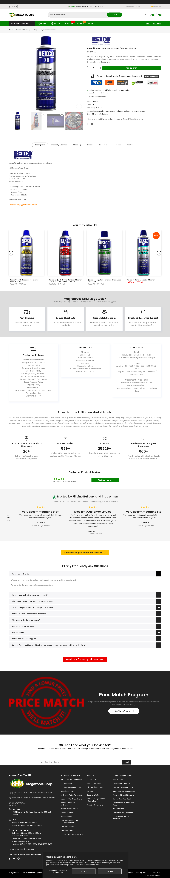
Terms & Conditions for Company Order (33, 390)
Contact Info (155, 873)
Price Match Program (122, 711)
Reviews (85, 363)
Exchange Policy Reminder (33, 373)
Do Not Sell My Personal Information (85, 368)
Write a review (105, 480)
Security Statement (85, 371)
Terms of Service (33, 393)
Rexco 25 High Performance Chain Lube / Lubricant (104, 281)
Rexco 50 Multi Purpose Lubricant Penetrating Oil (24, 281)
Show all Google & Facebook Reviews (83, 552)
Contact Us (85, 355)
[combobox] (77, 15)
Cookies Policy (33, 365)
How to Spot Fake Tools (122, 799)
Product (43, 23)
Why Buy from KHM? (85, 360)
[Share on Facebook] (88, 124)
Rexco (95, 101)
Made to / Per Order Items (33, 376)
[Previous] (11, 253)
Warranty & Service (59, 145)
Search (126, 762)
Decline (110, 871)
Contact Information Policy (72, 834)
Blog (82, 23)
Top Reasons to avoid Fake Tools (123, 804)
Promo (70, 23)
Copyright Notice (85, 366)
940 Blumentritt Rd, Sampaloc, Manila (89, 6)
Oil (93, 104)
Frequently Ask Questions (123, 813)
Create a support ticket (122, 775)
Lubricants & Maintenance (133, 111)
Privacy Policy (95, 864)
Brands (57, 23)
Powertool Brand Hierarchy (123, 795)
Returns (90, 145)
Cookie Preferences (153, 875)
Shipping (77, 145)
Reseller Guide (118, 809)
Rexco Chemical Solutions (97, 114)
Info (92, 23)
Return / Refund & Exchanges (33, 379)
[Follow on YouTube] (13, 6)
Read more (105, 62)
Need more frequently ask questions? (85, 659)
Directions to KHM (85, 357)
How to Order (118, 779)
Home (11, 30)
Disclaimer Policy (33, 371)
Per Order (131, 145)
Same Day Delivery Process (124, 791)
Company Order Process (33, 368)
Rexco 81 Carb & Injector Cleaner (141, 280)
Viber (22, 849)
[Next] (159, 253)
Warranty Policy (33, 396)
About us (85, 352)
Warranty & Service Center (123, 787)
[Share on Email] (92, 124)
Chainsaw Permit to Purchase (121, 817)
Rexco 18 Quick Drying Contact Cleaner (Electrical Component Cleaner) (65, 281)
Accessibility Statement (33, 359)
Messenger (29, 849)
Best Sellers (100, 111)
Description (40, 145)
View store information (97, 96)
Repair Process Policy (33, 382)
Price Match (104, 145)
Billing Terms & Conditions (33, 362)
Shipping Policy (33, 384)
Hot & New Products (114, 111)
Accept (84, 871)
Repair (118, 145)
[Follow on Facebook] (10, 6)
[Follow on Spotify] (17, 6)
